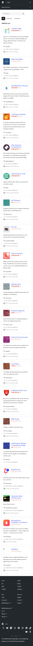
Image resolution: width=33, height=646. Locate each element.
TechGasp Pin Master (18, 114)
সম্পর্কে (3, 581)
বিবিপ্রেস (4, 614)
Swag (19, 603)
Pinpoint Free (15, 469)
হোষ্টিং (3, 586)
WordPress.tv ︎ (6, 603)
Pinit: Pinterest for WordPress (16, 146)
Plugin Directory (6, 7)
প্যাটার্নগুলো (19, 589)
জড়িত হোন (19, 594)
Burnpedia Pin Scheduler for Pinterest (19, 521)
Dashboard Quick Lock (19, 390)
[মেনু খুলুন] (30, 2)
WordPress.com (7, 608)
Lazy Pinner (15, 364)
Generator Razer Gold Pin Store (17, 497)
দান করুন (20, 600)
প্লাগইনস (19, 586)
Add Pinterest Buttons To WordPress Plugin (18, 444)
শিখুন (3, 594)
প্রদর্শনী (18, 581)
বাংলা (6, 624)
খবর (2, 583)
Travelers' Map (16, 28)
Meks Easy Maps (17, 59)
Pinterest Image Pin (18, 311)
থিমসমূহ (19, 583)
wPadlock (14, 549)
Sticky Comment (17, 253)
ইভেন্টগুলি (19, 597)
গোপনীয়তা (4, 589)
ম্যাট (3, 611)
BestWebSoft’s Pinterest (19, 86)
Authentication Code (18, 174)
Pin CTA (14, 227)
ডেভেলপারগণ (4, 600)
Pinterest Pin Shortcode (19, 337)
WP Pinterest (15, 200)
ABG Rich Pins (16, 284)
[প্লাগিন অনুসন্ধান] (23, 13)
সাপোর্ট (3, 597)
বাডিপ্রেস (4, 617)
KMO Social (15, 419)
